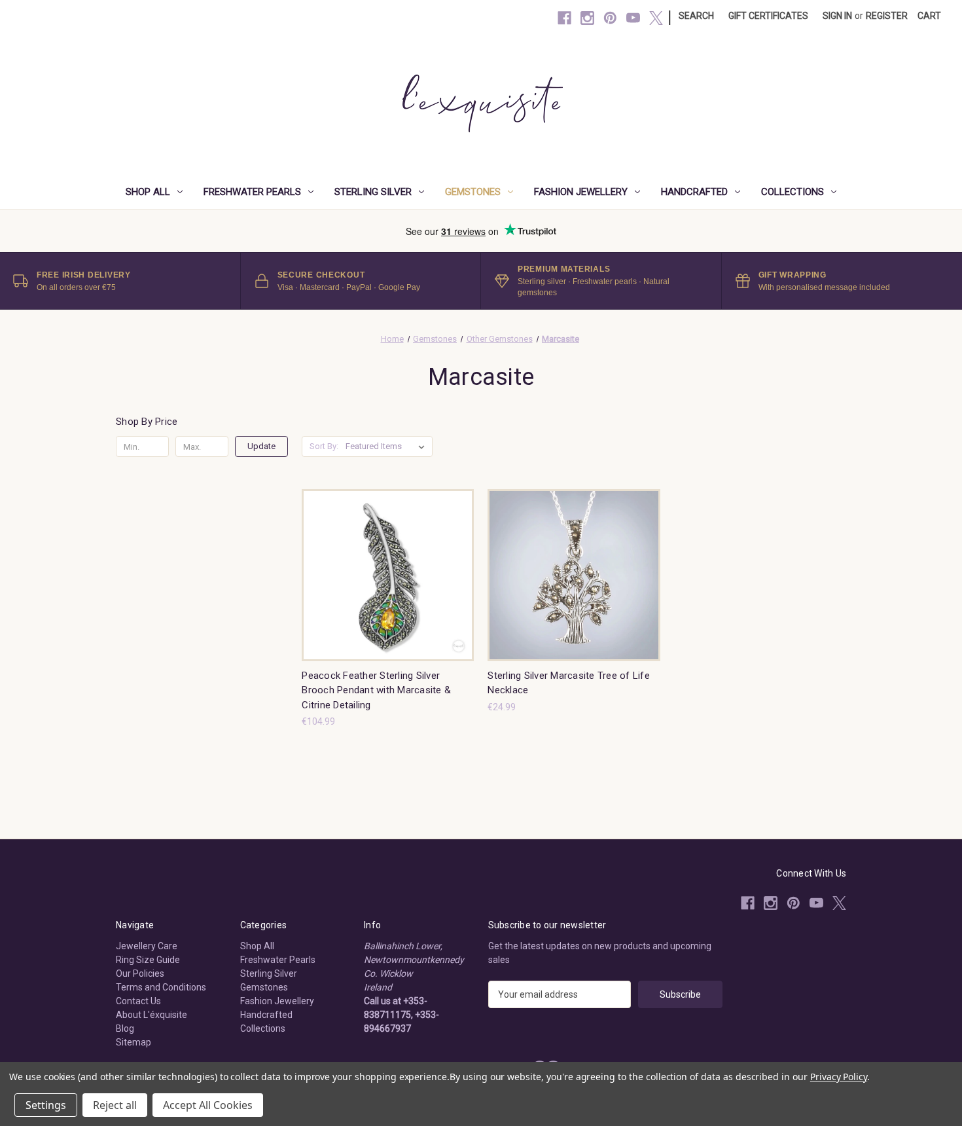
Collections (792, 192)
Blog (125, 1028)
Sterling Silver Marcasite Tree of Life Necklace (569, 683)
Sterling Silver (373, 192)
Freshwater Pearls (252, 192)
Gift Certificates (768, 15)
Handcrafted (694, 192)
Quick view (377, 563)
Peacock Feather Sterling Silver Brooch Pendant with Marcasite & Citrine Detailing (376, 690)
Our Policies (140, 973)
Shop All (148, 192)
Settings (46, 1105)
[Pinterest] (610, 18)
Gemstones (473, 192)
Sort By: (324, 446)
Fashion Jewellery (581, 192)
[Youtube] (633, 18)
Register (887, 15)
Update (261, 446)
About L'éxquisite (151, 1014)
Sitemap (133, 1042)
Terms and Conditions (161, 987)
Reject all (115, 1105)
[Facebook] (564, 18)
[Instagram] (587, 18)
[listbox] (388, 446)
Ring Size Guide (148, 959)
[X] (656, 18)
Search (696, 15)
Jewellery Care (146, 946)
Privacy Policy (838, 1076)
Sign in (837, 15)
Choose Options (388, 586)
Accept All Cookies (208, 1105)
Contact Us (138, 1001)
